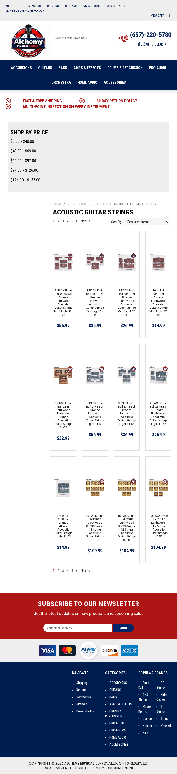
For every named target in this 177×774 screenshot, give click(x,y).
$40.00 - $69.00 (23, 151)
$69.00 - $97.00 (23, 160)
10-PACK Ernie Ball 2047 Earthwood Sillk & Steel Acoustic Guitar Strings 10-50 (158, 526)
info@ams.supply (151, 44)
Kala (145, 733)
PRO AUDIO (157, 68)
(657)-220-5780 (150, 34)
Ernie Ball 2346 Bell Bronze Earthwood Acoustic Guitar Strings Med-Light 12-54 (158, 302)
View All (166, 726)
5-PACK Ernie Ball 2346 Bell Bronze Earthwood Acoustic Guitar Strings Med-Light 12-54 (63, 302)
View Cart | (160, 15)
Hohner (147, 726)
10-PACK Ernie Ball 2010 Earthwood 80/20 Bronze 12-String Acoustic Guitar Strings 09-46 (127, 528)
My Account (91, 6)
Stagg (164, 718)
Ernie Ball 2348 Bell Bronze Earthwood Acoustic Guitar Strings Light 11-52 (63, 526)
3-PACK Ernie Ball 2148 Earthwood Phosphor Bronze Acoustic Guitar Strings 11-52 (63, 415)
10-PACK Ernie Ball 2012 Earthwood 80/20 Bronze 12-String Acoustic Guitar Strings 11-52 (95, 528)
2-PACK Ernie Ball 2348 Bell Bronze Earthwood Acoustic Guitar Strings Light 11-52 (159, 413)
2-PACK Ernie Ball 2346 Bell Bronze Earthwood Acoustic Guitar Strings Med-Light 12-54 (127, 302)
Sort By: (116, 222)
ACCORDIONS (21, 68)
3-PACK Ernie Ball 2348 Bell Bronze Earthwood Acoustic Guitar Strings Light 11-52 (127, 413)
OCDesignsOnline (119, 768)
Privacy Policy (85, 711)
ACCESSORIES (115, 82)
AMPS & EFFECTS (87, 68)
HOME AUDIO (87, 82)
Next (84, 221)
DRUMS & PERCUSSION (125, 68)
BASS (63, 68)
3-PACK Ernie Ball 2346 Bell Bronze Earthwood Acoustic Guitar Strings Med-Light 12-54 (95, 302)
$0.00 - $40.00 (22, 141)
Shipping (71, 6)
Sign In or (12, 10)
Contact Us (33, 6)
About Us (12, 6)
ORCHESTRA (61, 82)
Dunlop (147, 718)
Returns (53, 6)
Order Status (116, 6)
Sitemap (81, 704)
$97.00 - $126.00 (24, 170)
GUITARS (45, 68)
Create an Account (33, 10)
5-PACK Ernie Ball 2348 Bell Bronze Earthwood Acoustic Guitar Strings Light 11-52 (95, 413)
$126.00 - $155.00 (25, 179)
